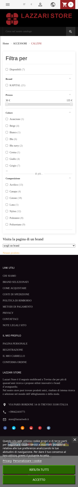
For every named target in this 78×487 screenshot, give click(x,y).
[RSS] (22, 427)
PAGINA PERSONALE (15, 343)
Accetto (39, 480)
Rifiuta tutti (39, 470)
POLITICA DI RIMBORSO (17, 300)
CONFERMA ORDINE (15, 362)
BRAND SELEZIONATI (16, 282)
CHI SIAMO (9, 275)
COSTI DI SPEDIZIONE (16, 294)
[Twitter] (14, 427)
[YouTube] (31, 427)
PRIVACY (8, 313)
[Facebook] (5, 427)
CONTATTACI (10, 319)
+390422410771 (17, 411)
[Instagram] (48, 427)
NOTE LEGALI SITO (14, 325)
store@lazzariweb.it (19, 419)
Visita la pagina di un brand (23, 239)
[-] (6, 104)
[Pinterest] (40, 427)
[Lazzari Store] (39, 18)
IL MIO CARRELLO (14, 356)
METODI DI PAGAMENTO (18, 306)
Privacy (7, 460)
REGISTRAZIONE (13, 349)
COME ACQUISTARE (14, 288)
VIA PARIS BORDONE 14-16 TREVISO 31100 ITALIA (38, 404)
